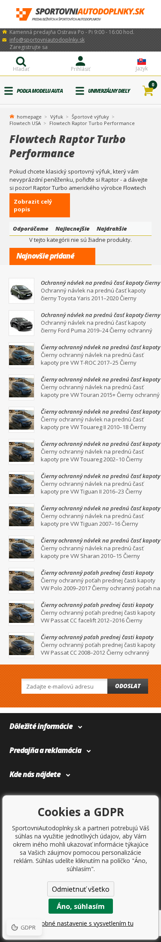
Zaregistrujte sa (28, 47)
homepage (29, 116)
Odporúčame (31, 228)
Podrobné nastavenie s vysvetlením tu (81, 923)
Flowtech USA (25, 123)
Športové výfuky (90, 116)
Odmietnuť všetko (80, 889)
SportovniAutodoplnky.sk (80, 14)
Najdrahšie (112, 228)
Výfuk (56, 116)
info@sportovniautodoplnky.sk (47, 39)
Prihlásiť (80, 69)
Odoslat (127, 686)
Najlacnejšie (72, 228)
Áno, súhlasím (81, 906)
